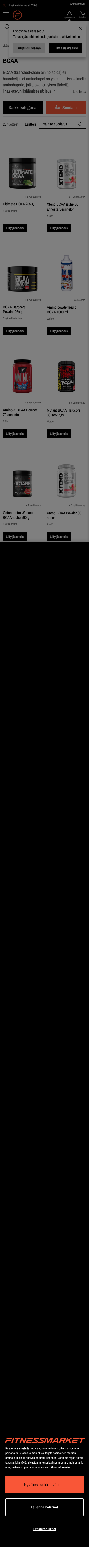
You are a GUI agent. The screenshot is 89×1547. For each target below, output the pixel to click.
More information (61, 1467)
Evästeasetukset (44, 1529)
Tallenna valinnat (44, 1507)
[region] (44, 1044)
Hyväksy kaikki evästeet (44, 1484)
